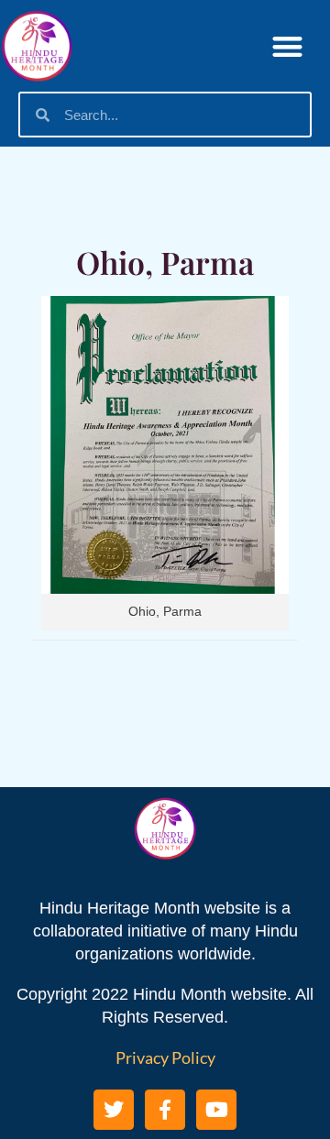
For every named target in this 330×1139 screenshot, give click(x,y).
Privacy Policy (165, 1057)
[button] (288, 46)
